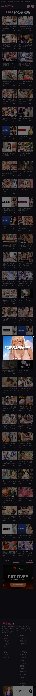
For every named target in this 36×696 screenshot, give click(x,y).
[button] (33, 336)
